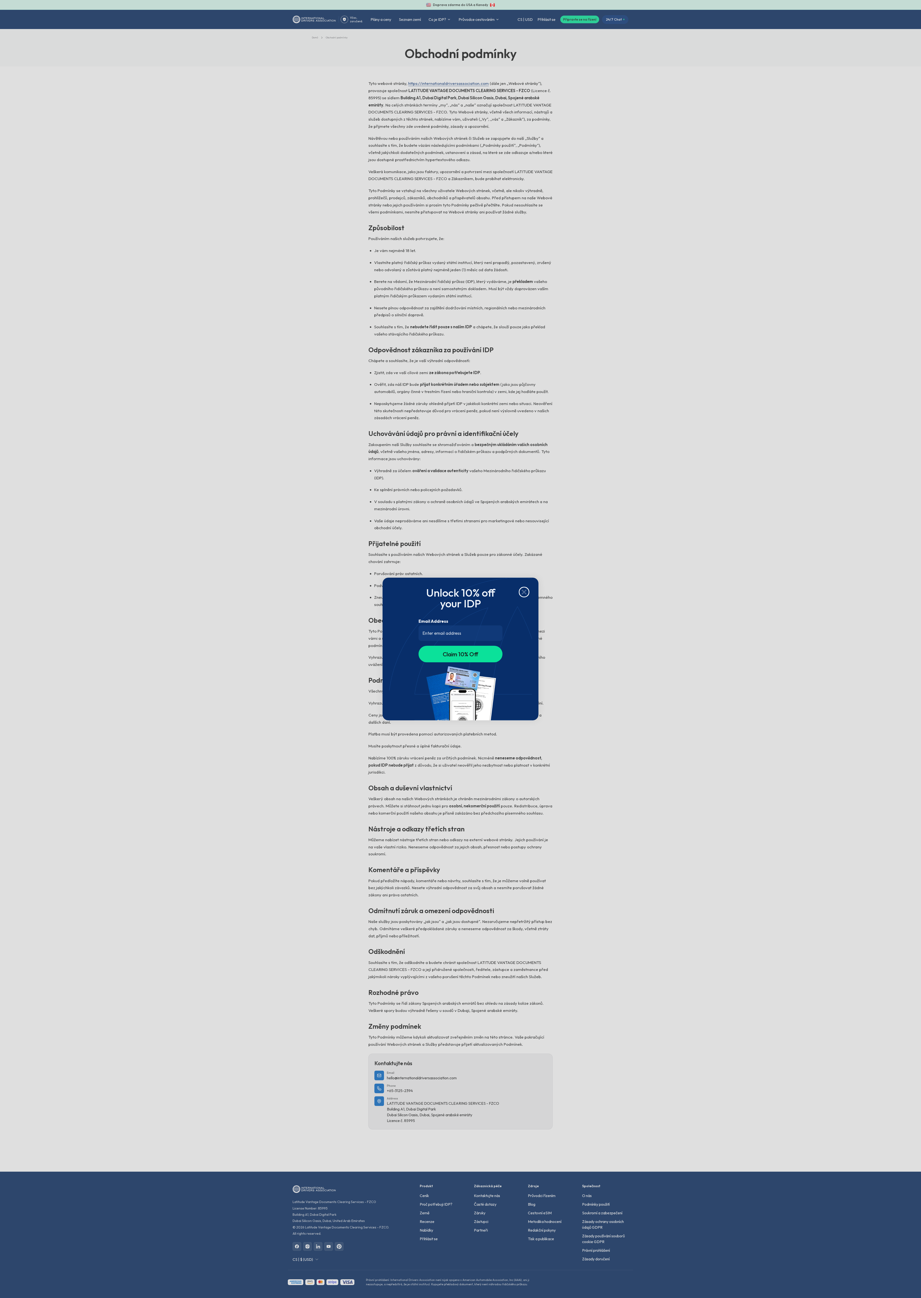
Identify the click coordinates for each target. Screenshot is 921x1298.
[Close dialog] (524, 592)
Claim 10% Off (460, 654)
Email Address (433, 621)
